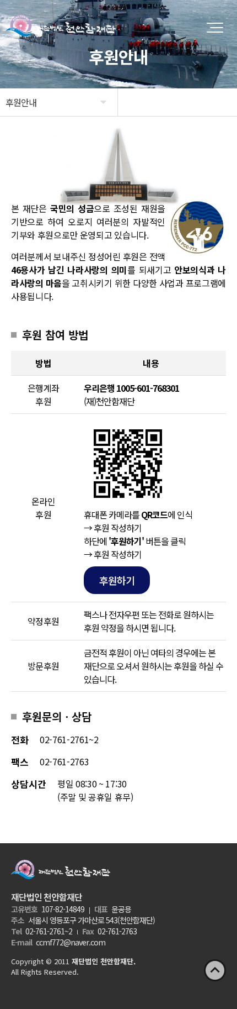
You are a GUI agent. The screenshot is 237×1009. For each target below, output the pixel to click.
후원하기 (116, 580)
